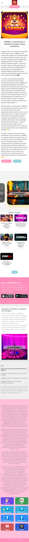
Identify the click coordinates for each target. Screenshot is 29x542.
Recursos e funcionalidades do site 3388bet (6, 263)
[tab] (14, 369)
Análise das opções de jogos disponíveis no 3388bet (6, 225)
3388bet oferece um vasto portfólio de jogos (7, 244)
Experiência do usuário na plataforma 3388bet (21, 244)
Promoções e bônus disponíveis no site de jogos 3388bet (20, 224)
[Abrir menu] (2, 3)
